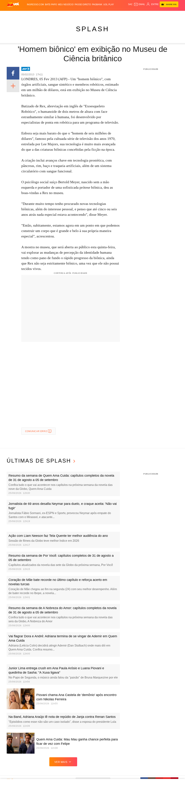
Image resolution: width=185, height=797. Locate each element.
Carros (62, 14)
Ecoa (133, 14)
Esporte (92, 14)
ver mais (60, 762)
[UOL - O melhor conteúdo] (13, 4)
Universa (110, 14)
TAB (159, 14)
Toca (171, 14)
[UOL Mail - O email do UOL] (139, 4)
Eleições (31, 14)
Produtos (13, 14)
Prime (164, 14)
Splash (101, 14)
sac (130, 4)
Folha (83, 14)
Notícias (42, 14)
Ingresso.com (35, 4)
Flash (22, 14)
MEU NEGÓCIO (66, 4)
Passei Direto (83, 4)
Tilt (128, 14)
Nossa (153, 14)
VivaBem (121, 14)
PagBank (97, 4)
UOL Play (108, 4)
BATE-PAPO (51, 4)
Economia (73, 14)
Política (52, 14)
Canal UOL (142, 14)
